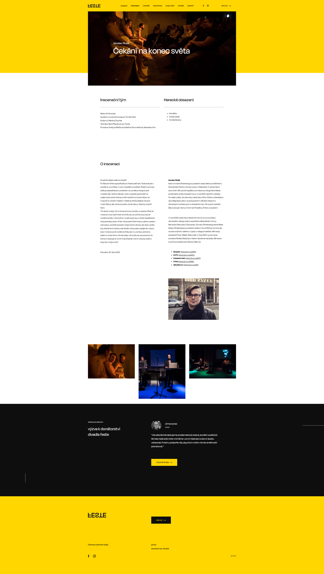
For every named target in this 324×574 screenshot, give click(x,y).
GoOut (153, 544)
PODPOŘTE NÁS (162, 462)
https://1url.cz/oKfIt (191, 265)
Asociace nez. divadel (160, 548)
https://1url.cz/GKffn (188, 252)
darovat (224, 6)
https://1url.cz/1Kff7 (193, 258)
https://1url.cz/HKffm (187, 255)
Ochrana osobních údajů (98, 544)
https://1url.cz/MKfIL (186, 261)
